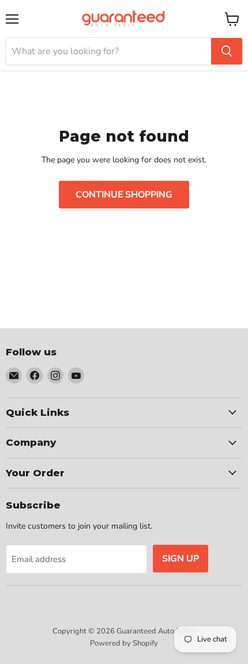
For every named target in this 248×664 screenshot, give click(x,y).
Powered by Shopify (124, 643)
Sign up (180, 558)
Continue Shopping (124, 194)
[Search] (226, 51)
